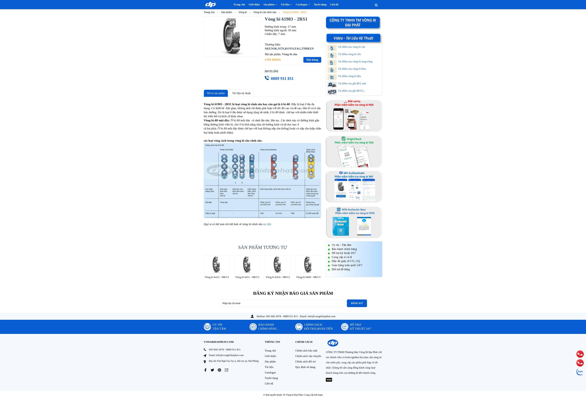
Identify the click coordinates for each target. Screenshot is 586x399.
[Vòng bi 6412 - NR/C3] (217, 264)
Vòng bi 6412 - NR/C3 (217, 277)
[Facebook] (205, 370)
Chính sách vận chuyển (308, 356)
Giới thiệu (270, 356)
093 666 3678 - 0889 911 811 (282, 316)
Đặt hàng (312, 59)
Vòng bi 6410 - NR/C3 (278, 277)
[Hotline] (580, 354)
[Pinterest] (219, 370)
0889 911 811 (282, 78)
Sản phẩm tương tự (262, 247)
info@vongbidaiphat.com (321, 316)
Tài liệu (269, 367)
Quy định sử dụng (305, 367)
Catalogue (270, 372)
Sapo (320, 395)
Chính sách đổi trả (305, 361)
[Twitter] (212, 370)
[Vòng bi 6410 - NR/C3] (278, 264)
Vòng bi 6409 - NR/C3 (308, 277)
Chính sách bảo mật (306, 350)
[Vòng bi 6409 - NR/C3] (308, 264)
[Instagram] (226, 370)
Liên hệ (269, 383)
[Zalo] (580, 371)
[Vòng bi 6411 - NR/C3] (247, 264)
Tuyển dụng (271, 377)
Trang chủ (270, 350)
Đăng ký (357, 303)
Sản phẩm (270, 361)
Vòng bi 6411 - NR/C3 (247, 277)
